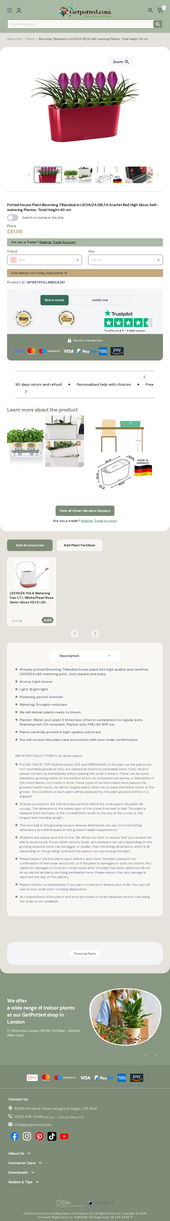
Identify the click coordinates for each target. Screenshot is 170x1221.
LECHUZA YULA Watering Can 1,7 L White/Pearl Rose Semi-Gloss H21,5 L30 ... (31, 597)
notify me (100, 300)
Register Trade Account (57, 242)
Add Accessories (30, 545)
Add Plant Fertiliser (80, 545)
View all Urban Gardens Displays (85, 510)
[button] (144, 377)
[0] (160, 10)
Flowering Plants (85, 953)
